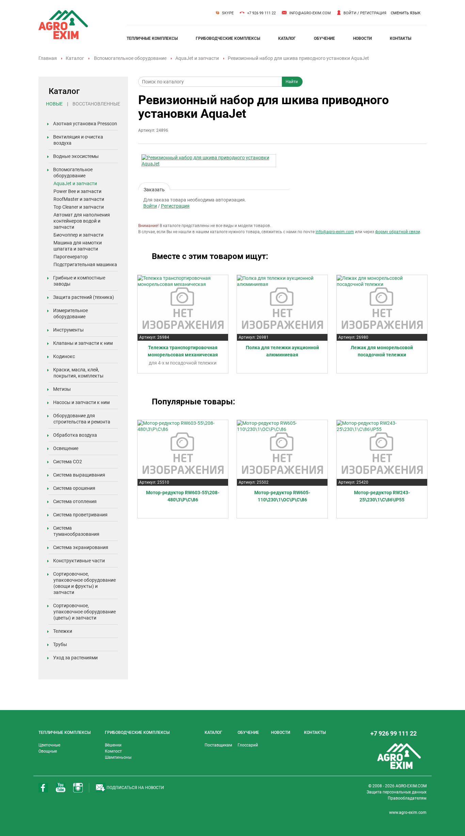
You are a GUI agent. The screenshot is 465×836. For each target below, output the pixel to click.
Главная (47, 58)
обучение (324, 38)
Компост (113, 751)
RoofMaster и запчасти (78, 199)
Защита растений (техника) (83, 297)
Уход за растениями (75, 657)
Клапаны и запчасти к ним (83, 343)
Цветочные (49, 745)
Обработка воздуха (75, 435)
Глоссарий (248, 745)
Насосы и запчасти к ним (81, 402)
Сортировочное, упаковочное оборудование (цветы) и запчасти (84, 612)
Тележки (62, 631)
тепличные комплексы (152, 38)
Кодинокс (64, 356)
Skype (228, 13)
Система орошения (74, 488)
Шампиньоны (118, 757)
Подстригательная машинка (85, 264)
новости (362, 38)
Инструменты (68, 330)
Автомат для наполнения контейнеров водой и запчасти (81, 221)
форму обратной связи (397, 231)
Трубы (60, 644)
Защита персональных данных (397, 792)
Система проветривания (80, 514)
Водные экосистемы (76, 156)
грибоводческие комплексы (228, 38)
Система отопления (75, 501)
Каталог (75, 58)
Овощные (47, 751)
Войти (349, 13)
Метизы (62, 389)
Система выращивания (79, 475)
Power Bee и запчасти (77, 191)
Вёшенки (113, 745)
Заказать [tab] (154, 188)
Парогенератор (70, 256)
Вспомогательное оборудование (130, 58)
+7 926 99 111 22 (261, 13)
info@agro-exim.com (310, 13)
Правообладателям (407, 798)
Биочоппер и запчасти (78, 235)
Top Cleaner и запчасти (78, 207)
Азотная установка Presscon (85, 123)
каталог (287, 38)
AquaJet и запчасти (197, 58)
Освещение (65, 448)
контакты (400, 38)
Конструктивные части (79, 560)
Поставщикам (218, 745)
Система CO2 (67, 461)
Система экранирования (80, 547)
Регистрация (373, 13)
